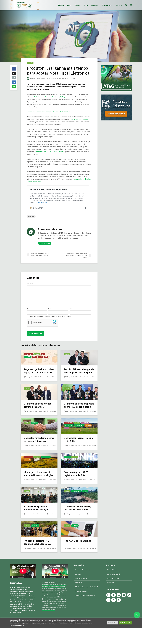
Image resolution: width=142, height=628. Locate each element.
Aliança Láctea (112, 570)
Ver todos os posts (45, 243)
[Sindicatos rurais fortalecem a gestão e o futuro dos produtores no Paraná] (39, 426)
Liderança (75, 525)
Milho (40, 356)
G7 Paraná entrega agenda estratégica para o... (37, 405)
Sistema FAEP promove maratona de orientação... (37, 508)
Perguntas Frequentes (82, 570)
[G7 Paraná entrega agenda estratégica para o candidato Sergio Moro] (39, 392)
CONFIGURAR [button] (112, 623)
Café (43, 354)
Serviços (34, 422)
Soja (46, 356)
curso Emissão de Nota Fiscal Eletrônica (50, 152)
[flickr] (108, 600)
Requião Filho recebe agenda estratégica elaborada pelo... (79, 371)
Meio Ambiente (79, 425)
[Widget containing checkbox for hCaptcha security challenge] (42, 323)
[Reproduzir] (13, 577)
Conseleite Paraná (113, 578)
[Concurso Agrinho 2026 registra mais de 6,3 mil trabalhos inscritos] (79, 460)
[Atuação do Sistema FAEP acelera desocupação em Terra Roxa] (39, 529)
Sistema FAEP (107, 5)
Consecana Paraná (113, 574)
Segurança (35, 525)
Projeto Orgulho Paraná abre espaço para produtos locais (39, 371)
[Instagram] (108, 595)
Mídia (69, 5)
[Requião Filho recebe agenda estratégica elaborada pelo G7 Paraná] (79, 358)
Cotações (94, 5)
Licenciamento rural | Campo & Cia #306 (78, 439)
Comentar (63, 78)
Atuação (30, 63)
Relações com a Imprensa (37, 78)
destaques (31, 216)
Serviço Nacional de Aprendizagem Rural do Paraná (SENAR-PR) (22, 600)
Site (71, 308)
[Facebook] (113, 595)
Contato (119, 5)
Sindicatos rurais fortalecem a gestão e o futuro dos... (39, 439)
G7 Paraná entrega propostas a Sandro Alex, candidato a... (79, 405)
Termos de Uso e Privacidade (85, 595)
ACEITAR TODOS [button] (125, 623)
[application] (23, 571)
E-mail (50, 308)
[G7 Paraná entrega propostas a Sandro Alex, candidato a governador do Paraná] (79, 392)
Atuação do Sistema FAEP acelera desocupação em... (37, 542)
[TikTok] (129, 595)
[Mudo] (30, 577)
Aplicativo (78, 583)
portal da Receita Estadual (78, 119)
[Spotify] (113, 600)
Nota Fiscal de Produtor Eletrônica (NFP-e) (49, 97)
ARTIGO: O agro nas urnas (77, 540)
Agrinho (67, 457)
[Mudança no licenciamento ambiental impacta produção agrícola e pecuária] (39, 460)
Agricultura (28, 354)
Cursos (77, 5)
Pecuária (88, 425)
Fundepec (110, 583)
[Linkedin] (119, 595)
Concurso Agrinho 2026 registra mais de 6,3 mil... (76, 474)
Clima (86, 5)
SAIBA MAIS (22, 626)
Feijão (34, 356)
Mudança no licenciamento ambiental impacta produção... (39, 474)
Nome (29, 308)
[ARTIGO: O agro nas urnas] (79, 529)
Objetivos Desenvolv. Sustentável (86, 587)
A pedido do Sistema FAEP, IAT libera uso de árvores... (77, 508)
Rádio (66, 428)
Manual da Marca (81, 578)
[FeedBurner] (119, 600)
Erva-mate (27, 356)
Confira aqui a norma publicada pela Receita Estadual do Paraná (49, 112)
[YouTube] (124, 595)
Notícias (61, 5)
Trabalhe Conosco (81, 591)
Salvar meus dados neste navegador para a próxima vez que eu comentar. (50, 316)
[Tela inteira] (33, 577)
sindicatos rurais (23, 602)
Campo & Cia (85, 422)
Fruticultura (68, 425)
